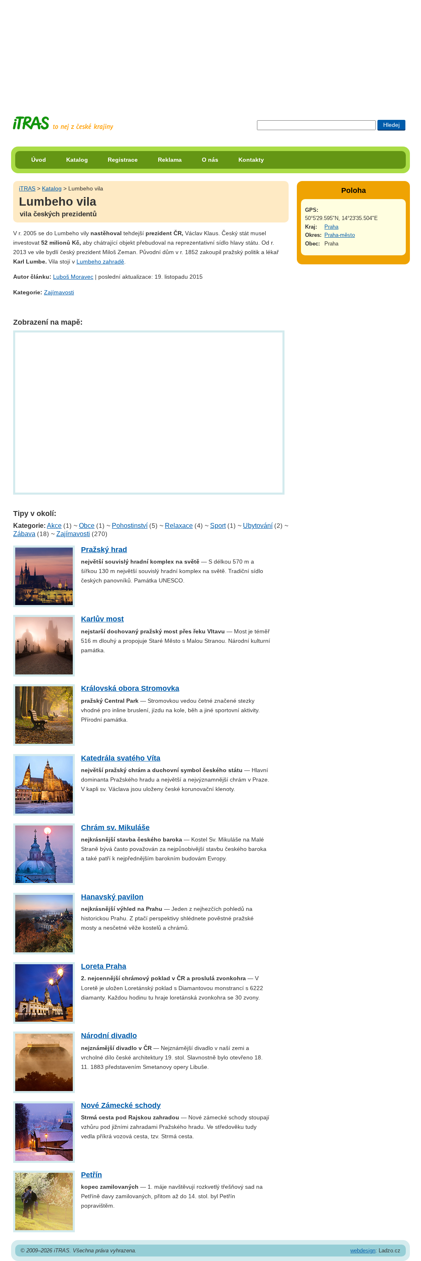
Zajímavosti (59, 292)
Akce (54, 525)
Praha (331, 227)
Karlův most (102, 619)
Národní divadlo (109, 1036)
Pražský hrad (104, 550)
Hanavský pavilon (112, 897)
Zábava (24, 533)
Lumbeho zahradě (100, 261)
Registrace (123, 159)
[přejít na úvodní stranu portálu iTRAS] (63, 123)
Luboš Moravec (73, 276)
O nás (210, 159)
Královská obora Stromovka (130, 688)
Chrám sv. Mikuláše (115, 827)
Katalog (77, 159)
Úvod (38, 159)
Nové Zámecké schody (121, 1105)
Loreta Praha (103, 966)
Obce (87, 525)
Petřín (91, 1175)
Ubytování (258, 525)
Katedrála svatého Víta (120, 758)
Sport (218, 525)
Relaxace (179, 525)
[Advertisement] (210, 51)
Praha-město (339, 235)
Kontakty (251, 159)
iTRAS (27, 188)
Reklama (170, 159)
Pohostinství (130, 525)
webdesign (362, 1250)
